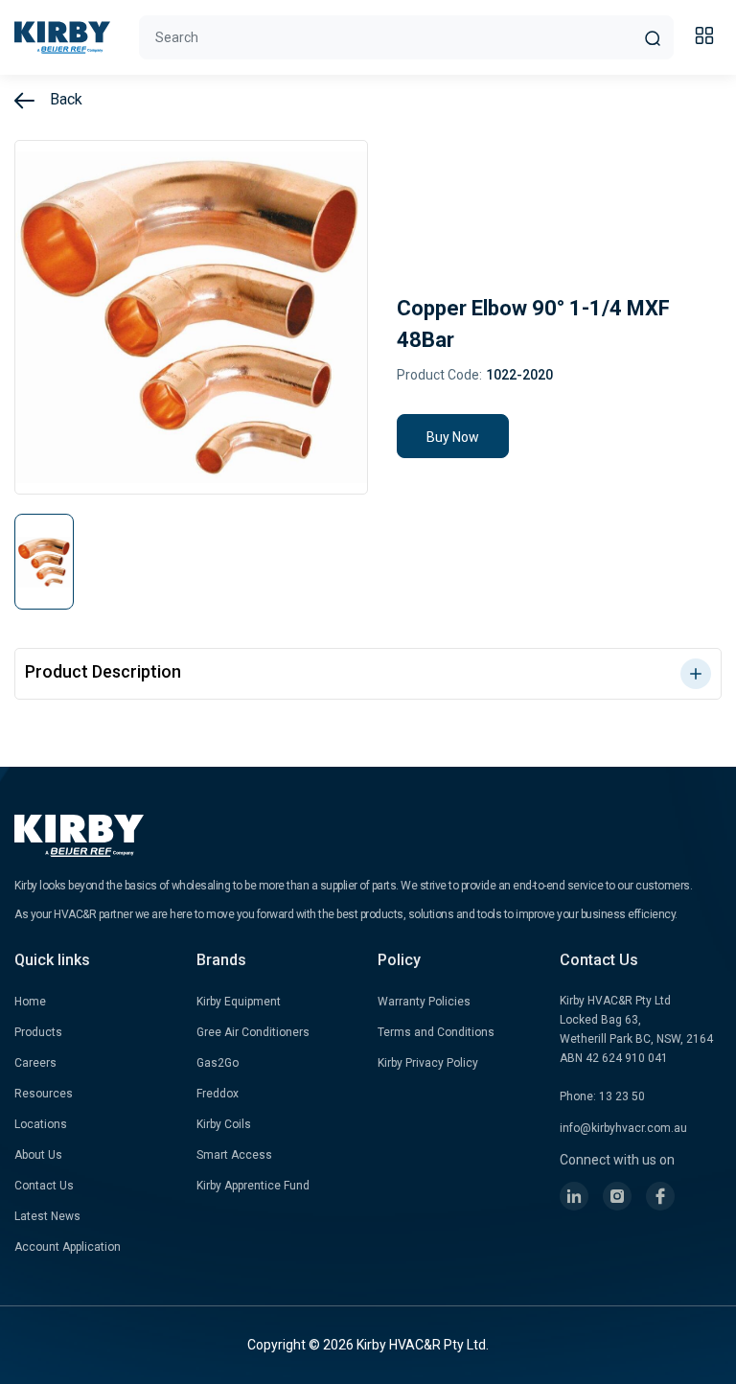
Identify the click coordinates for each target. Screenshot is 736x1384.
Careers (35, 1063)
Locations (40, 1124)
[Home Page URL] (62, 37)
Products (38, 1032)
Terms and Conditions (436, 1032)
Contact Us (44, 1185)
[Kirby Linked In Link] (574, 1196)
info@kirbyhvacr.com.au (623, 1128)
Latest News (47, 1216)
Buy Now (452, 437)
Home (30, 1001)
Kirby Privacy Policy (428, 1063)
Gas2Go (217, 1063)
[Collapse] (707, 38)
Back (64, 99)
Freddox (217, 1093)
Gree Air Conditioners (253, 1032)
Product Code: (439, 374)
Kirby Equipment (238, 1001)
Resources (43, 1093)
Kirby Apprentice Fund (253, 1185)
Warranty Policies (424, 1001)
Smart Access (234, 1155)
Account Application (67, 1247)
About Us (38, 1155)
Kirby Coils (223, 1124)
